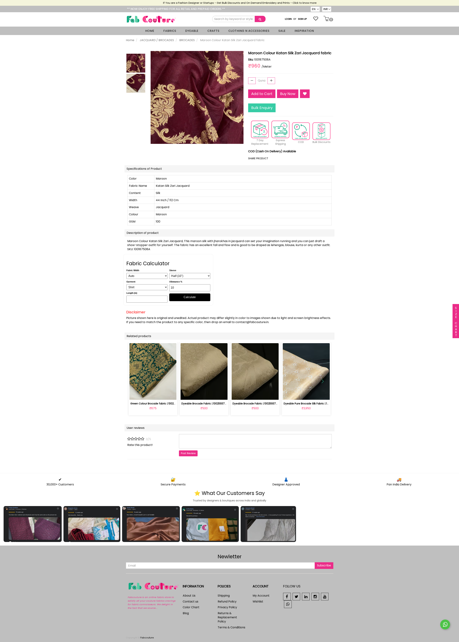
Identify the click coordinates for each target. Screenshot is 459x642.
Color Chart (191, 607)
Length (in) (131, 293)
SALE (282, 31)
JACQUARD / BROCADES (157, 40)
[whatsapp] (288, 604)
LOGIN (288, 19)
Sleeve (172, 270)
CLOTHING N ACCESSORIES (248, 31)
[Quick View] (161, 395)
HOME (149, 31)
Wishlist (258, 601)
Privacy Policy (227, 607)
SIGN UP (302, 19)
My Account (261, 596)
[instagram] (315, 596)
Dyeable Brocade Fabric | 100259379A (204, 403)
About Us (189, 596)
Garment (130, 282)
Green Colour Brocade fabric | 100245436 (156, 403)
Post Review (188, 453)
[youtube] (325, 596)
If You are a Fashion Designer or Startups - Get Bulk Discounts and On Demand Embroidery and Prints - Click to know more (229, 3)
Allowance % (175, 282)
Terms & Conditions (231, 627)
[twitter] (296, 596)
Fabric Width (132, 270)
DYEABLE (191, 31)
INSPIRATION (304, 31)
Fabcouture (147, 637)
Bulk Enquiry (262, 107)
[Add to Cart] (195, 395)
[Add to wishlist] (153, 395)
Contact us (190, 601)
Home (130, 40)
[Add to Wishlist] (305, 93)
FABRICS (169, 31)
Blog (186, 613)
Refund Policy (227, 601)
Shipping (224, 596)
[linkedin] (306, 596)
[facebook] (287, 596)
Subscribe (324, 565)
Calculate (190, 297)
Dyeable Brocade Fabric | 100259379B (256, 403)
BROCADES (187, 40)
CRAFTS (213, 31)
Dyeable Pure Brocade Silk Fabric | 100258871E (312, 403)
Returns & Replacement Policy (227, 617)
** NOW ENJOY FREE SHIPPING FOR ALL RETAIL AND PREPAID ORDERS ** (176, 9)
